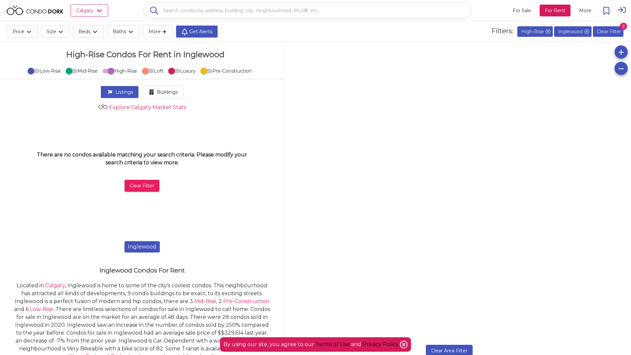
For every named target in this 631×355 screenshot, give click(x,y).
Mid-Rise (205, 301)
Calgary (55, 285)
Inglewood (142, 247)
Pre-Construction (246, 301)
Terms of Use (333, 344)
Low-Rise (41, 309)
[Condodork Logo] (34, 10)
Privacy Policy (381, 344)
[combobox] (307, 10)
